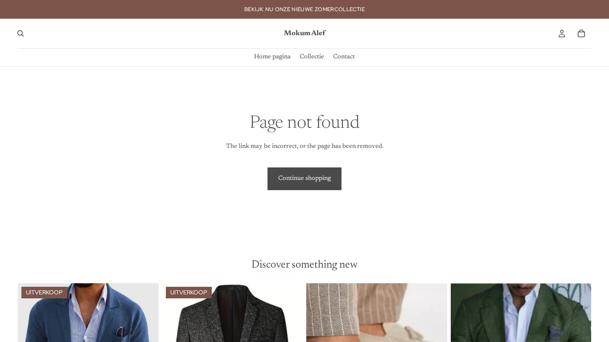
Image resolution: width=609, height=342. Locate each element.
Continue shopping (304, 178)
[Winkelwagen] (581, 33)
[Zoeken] (20, 33)
